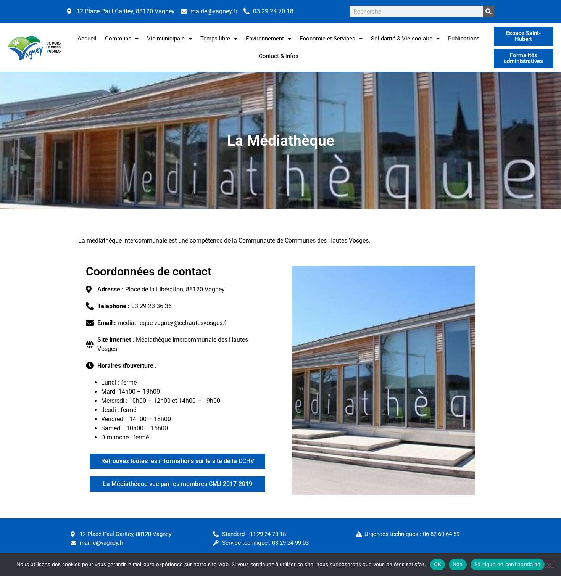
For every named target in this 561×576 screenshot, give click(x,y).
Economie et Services (327, 38)
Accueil (87, 38)
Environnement (265, 38)
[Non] (548, 564)
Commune (118, 38)
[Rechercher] (488, 11)
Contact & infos (278, 56)
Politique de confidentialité (507, 564)
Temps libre (215, 38)
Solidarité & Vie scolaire (401, 38)
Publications (464, 38)
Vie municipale (166, 38)
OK (437, 564)
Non (458, 564)
